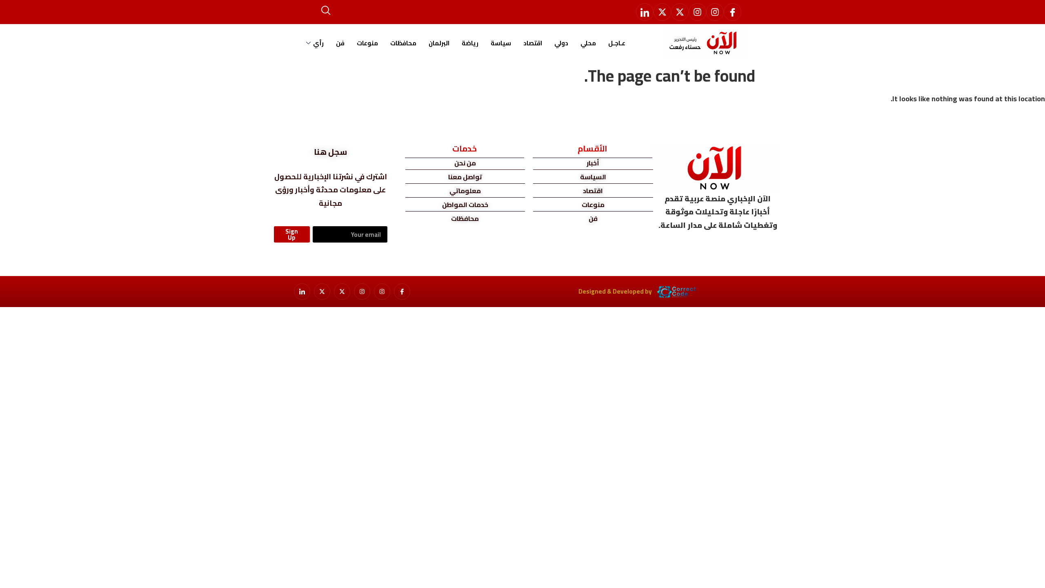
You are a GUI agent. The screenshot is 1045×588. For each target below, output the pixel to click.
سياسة (501, 43)
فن (340, 43)
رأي (318, 43)
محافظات (403, 43)
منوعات (367, 43)
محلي (588, 43)
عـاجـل (616, 43)
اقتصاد (532, 43)
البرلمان (439, 43)
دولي (561, 43)
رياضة (470, 43)
